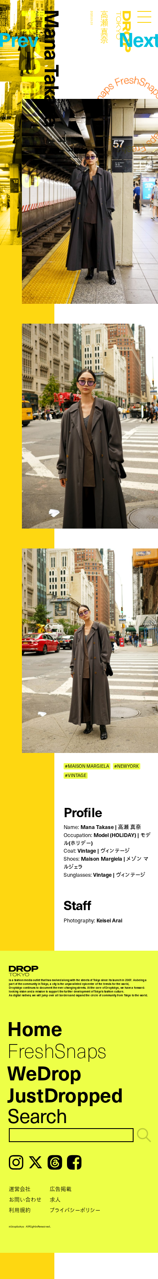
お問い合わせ (25, 1199)
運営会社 (20, 1189)
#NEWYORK (126, 766)
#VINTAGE (75, 775)
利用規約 (20, 1210)
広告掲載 (61, 1189)
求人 (55, 1199)
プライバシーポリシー (75, 1210)
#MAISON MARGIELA (87, 766)
